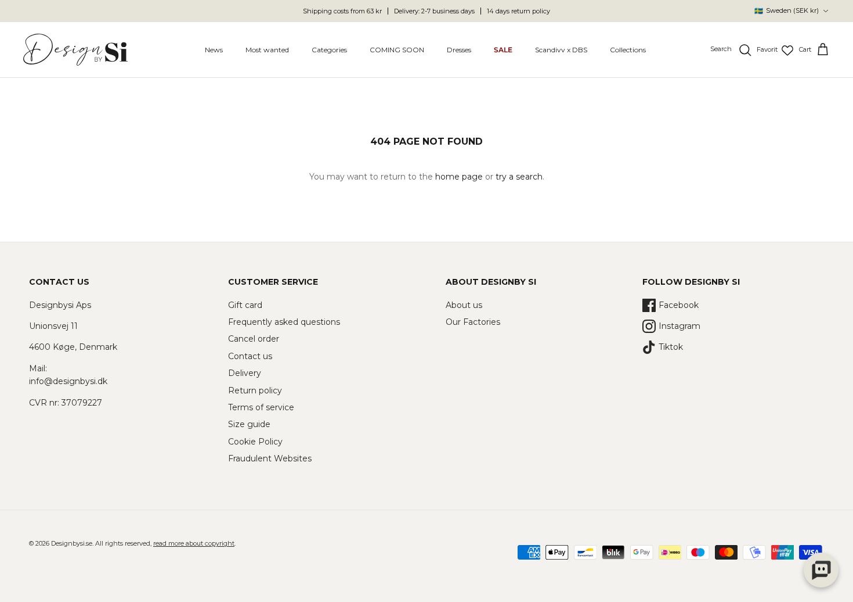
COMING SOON (397, 49)
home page (459, 176)
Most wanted (267, 49)
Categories (329, 49)
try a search (519, 176)
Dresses (459, 49)
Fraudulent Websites (270, 458)
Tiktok (671, 347)
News (214, 49)
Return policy (255, 390)
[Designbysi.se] (75, 50)
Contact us (250, 356)
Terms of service (261, 407)
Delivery (244, 373)
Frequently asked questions (284, 322)
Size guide (249, 424)
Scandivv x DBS (561, 49)
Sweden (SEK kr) (786, 10)
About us (464, 305)
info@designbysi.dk (68, 381)
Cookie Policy (255, 441)
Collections (628, 49)
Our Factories (473, 322)
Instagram (679, 326)
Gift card (245, 305)
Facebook (679, 305)
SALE (503, 49)
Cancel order (253, 339)
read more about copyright (193, 543)
